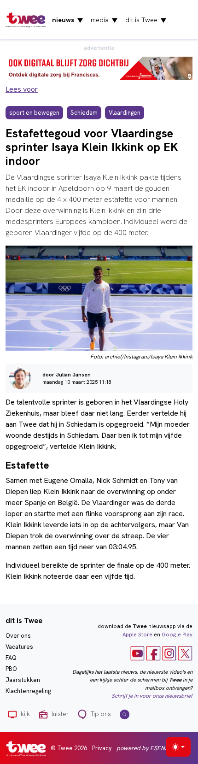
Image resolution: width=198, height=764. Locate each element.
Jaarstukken (23, 680)
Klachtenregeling (28, 691)
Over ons (18, 636)
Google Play (177, 634)
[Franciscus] (99, 68)
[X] (185, 653)
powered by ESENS (142, 748)
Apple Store (137, 634)
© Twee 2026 (69, 748)
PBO (11, 669)
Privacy (102, 748)
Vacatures (19, 647)
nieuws (67, 19)
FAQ (11, 658)
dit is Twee (146, 19)
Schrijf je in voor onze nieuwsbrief (151, 695)
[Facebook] (153, 653)
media (104, 19)
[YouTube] (137, 653)
